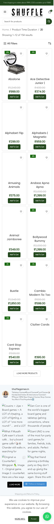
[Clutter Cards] (39, 319)
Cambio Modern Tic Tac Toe (39, 295)
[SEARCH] (49, 21)
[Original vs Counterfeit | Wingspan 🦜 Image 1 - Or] (14, 467)
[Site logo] (27, 11)
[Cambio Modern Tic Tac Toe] (39, 275)
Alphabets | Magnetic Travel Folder (40, 137)
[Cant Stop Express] (14, 329)
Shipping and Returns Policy (27, 494)
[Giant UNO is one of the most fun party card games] (40, 442)
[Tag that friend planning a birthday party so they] (40, 467)
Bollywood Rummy (40, 239)
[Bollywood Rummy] (39, 221)
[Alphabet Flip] (14, 117)
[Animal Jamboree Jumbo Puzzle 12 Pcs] (14, 220)
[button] (14, 96)
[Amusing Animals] (14, 167)
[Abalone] (14, 63)
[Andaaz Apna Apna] (39, 167)
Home (5, 30)
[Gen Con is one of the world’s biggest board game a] (40, 416)
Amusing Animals (14, 185)
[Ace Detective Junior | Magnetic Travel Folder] (39, 63)
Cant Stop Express (14, 347)
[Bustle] (14, 275)
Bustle (14, 291)
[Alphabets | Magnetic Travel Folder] (39, 117)
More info (20, 519)
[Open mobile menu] (5, 12)
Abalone (14, 79)
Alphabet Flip (14, 133)
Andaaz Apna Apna (39, 185)
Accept (33, 518)
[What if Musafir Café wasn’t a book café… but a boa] (14, 442)
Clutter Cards (39, 324)
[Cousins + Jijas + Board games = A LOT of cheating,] (14, 416)
